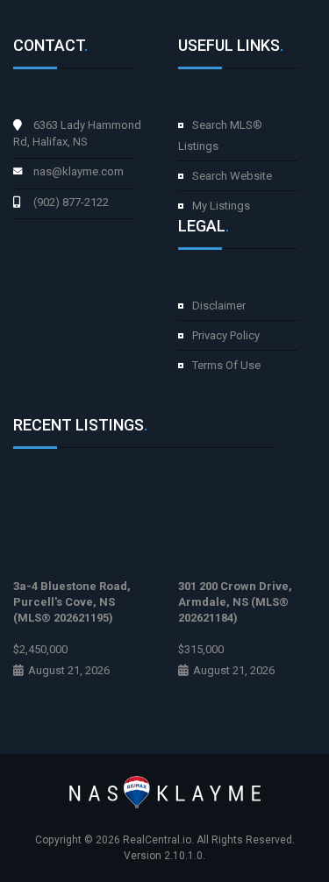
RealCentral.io (157, 840)
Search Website (232, 175)
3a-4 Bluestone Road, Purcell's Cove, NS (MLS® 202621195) (72, 602)
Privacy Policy (226, 335)
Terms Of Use (226, 365)
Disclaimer (219, 305)
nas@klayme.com (78, 171)
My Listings (221, 205)
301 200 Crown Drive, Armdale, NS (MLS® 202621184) (235, 602)
